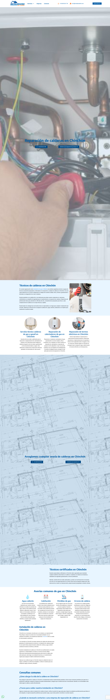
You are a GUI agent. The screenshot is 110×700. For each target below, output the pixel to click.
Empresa (39, 3)
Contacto (46, 3)
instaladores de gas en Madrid (40, 289)
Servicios (29, 3)
